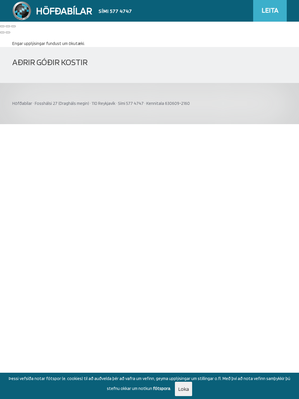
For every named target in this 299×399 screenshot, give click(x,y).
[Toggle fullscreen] (8, 26)
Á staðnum (174, 32)
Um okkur (275, 32)
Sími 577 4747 (115, 11)
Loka (183, 389)
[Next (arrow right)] (8, 32)
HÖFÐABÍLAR (64, 10)
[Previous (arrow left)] (2, 32)
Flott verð (198, 32)
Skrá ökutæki (224, 32)
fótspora (161, 388)
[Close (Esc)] (2, 26)
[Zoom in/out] (13, 26)
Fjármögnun (251, 32)
